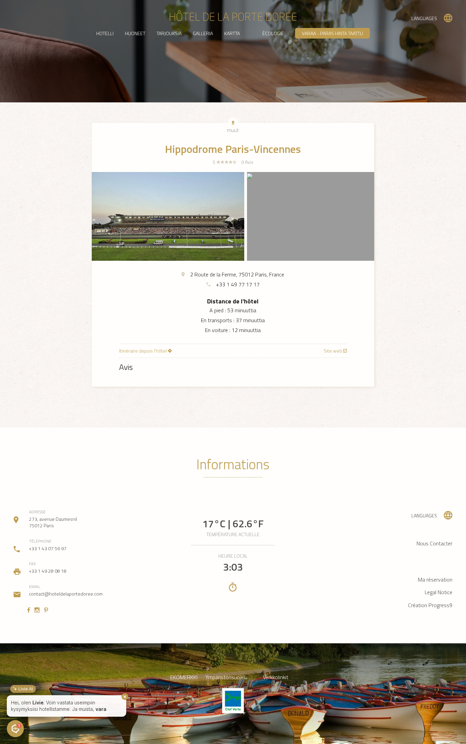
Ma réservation (435, 579)
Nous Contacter (434, 543)
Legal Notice (438, 592)
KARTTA (232, 33)
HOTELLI (105, 33)
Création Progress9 (430, 605)
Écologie (273, 33)
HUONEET (135, 33)
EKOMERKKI (184, 677)
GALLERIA (203, 33)
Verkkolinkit (275, 677)
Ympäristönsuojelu (226, 677)
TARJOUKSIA (169, 33)
